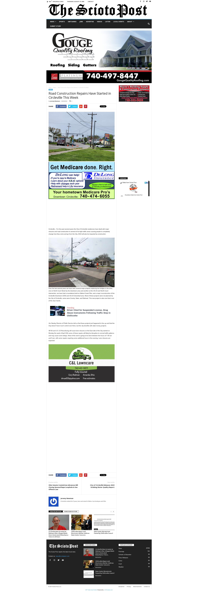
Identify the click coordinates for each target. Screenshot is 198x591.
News (52, 22)
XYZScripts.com (108, 589)
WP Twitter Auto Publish (91, 589)
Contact (91, 1)
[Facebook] (140, 1)
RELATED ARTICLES (55, 511)
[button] (148, 24)
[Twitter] (147, 1)
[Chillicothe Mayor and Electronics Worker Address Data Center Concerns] (81, 522)
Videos (99, 22)
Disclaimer (121, 586)
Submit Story (55, 26)
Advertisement (137, 586)
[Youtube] (150, 1)
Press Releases (123, 557)
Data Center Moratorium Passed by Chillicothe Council (103, 532)
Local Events (118, 22)
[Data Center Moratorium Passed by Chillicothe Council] (104, 522)
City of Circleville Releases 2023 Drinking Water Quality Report (102, 486)
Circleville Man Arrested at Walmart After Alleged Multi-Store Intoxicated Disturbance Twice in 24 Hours (58, 534)
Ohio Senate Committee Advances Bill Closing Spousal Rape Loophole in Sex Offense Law (63, 487)
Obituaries (72, 22)
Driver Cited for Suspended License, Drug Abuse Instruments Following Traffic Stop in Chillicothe (88, 313)
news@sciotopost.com (62, 556)
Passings (121, 551)
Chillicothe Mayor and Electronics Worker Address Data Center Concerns (80, 533)
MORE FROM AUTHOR (70, 511)
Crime (120, 561)
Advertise (90, 22)
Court (120, 564)
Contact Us (147, 586)
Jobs (81, 22)
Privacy (129, 586)
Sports (62, 22)
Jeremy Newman (55, 101)
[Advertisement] (82, 213)
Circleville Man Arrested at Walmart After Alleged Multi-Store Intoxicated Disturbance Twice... (105, 552)
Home (50, 87)
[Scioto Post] (99, 11)
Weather (121, 567)
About (129, 22)
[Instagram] (144, 1)
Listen (107, 22)
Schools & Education (125, 554)
